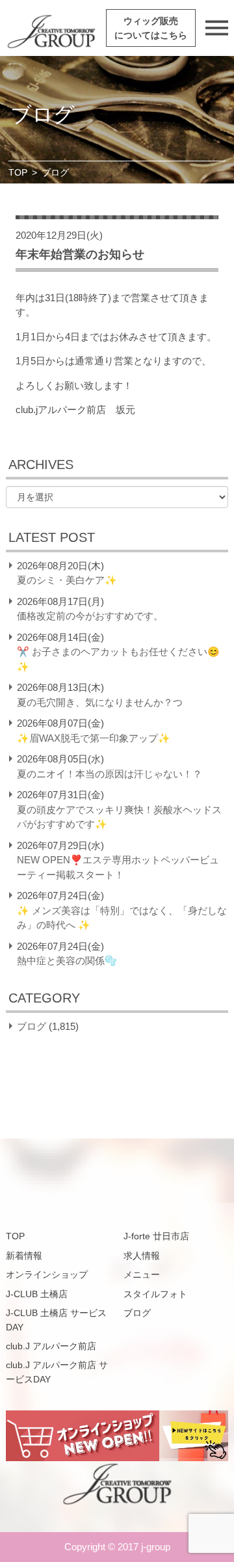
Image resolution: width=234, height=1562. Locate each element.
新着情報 (24, 1255)
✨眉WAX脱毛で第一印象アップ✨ (93, 738)
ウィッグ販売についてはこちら (150, 28)
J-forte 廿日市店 (156, 1236)
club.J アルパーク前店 (51, 1346)
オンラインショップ (47, 1274)
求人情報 (142, 1255)
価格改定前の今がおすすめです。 (90, 615)
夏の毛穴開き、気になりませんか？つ (100, 702)
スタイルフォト (155, 1294)
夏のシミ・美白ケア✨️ (67, 580)
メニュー (142, 1274)
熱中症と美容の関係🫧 (67, 960)
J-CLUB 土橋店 (37, 1294)
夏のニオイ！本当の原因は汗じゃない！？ (109, 773)
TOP (17, 172)
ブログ (31, 1026)
